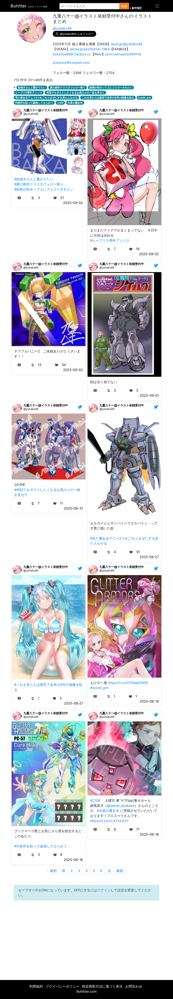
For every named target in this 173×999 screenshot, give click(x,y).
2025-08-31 (73, 508)
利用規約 (36, 986)
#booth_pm (99, 688)
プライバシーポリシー (62, 986)
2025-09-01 (149, 395)
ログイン (104, 890)
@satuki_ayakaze (121, 805)
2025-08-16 (73, 860)
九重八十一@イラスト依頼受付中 (45, 110)
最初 (53, 871)
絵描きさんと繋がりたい (32, 87)
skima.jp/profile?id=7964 (90, 49)
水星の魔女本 (75, 102)
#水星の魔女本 (108, 811)
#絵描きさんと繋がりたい (33, 179)
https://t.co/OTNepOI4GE (128, 683)
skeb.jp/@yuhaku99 (126, 44)
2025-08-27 (149, 557)
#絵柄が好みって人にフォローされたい (44, 189)
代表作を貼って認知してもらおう (34, 102)
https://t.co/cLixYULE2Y (109, 821)
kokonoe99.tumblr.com (71, 62)
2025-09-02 (73, 203)
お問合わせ (133, 986)
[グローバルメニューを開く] (157, 6)
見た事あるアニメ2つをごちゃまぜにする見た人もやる (46, 97)
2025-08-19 (149, 701)
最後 (119, 871)
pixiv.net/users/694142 (123, 54)
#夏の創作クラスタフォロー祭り (39, 184)
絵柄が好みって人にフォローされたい (110, 87)
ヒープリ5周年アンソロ (28, 92)
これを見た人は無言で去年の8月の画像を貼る (108, 97)
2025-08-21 (73, 703)
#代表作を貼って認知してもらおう (40, 846)
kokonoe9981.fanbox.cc (72, 54)
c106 (60, 102)
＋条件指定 (135, 8)
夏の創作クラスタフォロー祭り (67, 87)
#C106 (95, 800)
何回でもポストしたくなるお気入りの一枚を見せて (75, 92)
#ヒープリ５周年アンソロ (109, 240)
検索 (124, 6)
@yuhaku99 (62, 28)
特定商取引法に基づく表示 (102, 986)
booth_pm (144, 97)
